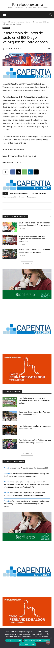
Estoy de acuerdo (14, 640)
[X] (18, 171)
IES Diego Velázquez (39, 193)
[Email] (36, 171)
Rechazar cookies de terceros (37, 640)
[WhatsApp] (24, 171)
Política (5, 258)
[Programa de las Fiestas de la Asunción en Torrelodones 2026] (10, 416)
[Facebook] (12, 171)
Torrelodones (31, 197)
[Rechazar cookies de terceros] (51, 638)
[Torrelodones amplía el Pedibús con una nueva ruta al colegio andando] (10, 444)
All (50, 217)
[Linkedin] (30, 171)
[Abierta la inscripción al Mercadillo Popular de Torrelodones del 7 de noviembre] (10, 240)
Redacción (8, 49)
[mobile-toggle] (4, 14)
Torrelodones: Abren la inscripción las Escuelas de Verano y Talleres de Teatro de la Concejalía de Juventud (26, 503)
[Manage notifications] (48, 642)
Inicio (4, 22)
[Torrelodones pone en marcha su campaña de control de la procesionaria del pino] (10, 402)
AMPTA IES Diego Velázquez (19, 193)
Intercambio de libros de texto (14, 197)
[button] (50, 14)
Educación (11, 22)
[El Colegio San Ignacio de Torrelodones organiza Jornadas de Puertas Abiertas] (10, 227)
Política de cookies (27, 644)
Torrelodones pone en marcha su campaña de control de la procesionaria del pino (34, 400)
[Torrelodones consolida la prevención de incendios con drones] (10, 430)
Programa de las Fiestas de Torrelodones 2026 (30, 468)
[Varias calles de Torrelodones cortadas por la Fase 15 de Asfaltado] (10, 254)
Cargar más (26, 263)
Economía (6, 244)
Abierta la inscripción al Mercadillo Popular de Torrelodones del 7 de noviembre (32, 238)
